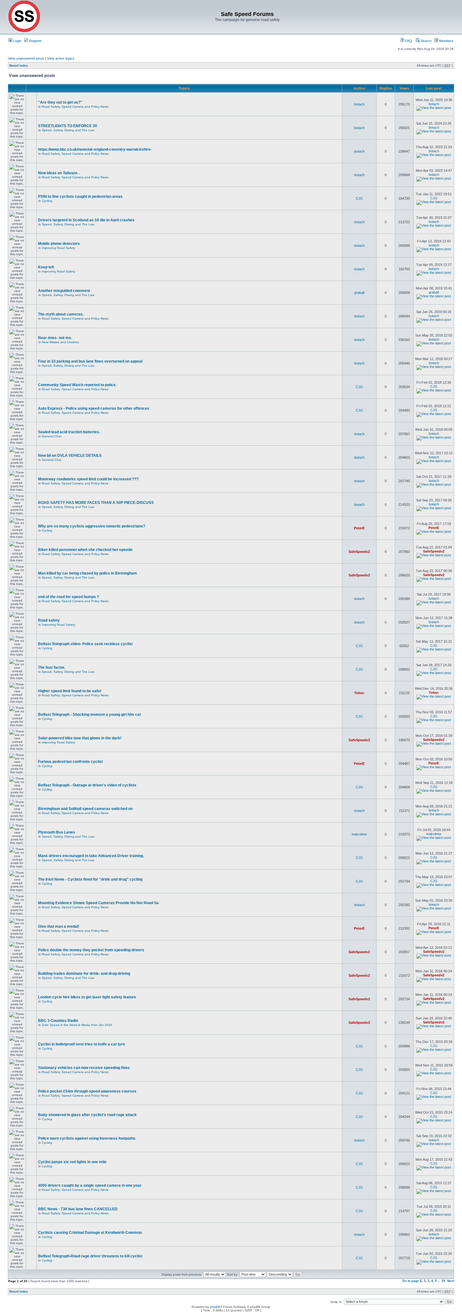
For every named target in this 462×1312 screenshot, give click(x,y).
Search (426, 41)
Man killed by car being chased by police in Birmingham (87, 573)
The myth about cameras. (61, 314)
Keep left (46, 267)
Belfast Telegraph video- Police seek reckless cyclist (85, 644)
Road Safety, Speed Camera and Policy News (75, 106)
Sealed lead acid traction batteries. (69, 432)
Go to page (410, 1280)
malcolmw (359, 834)
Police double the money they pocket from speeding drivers (91, 950)
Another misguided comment (64, 291)
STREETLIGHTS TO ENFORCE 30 (67, 126)
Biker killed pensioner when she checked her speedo (85, 550)
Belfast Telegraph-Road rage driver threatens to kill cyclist (90, 1256)
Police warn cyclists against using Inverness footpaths (86, 1138)
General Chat (51, 436)
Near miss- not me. (55, 338)
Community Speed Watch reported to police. (77, 385)
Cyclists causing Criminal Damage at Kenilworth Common (90, 1232)
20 (443, 1280)
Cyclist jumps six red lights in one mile (72, 1162)
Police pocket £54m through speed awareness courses (87, 1091)
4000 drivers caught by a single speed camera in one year (89, 1185)
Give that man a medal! (58, 926)
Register (35, 41)
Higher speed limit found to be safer (70, 691)
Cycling (47, 200)
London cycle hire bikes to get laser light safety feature (87, 997)
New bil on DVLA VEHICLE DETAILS (70, 455)
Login (16, 41)
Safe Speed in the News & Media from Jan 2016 (77, 1025)
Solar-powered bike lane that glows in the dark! (79, 738)
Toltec (359, 693)
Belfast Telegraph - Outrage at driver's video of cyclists (87, 785)
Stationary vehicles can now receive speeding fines (84, 1068)
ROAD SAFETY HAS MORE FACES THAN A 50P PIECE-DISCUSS (96, 502)
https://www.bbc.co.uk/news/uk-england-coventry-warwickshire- (95, 149)
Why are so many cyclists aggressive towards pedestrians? (91, 526)
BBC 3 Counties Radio (58, 1020)
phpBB (215, 1307)
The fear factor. (51, 667)
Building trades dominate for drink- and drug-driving (84, 973)
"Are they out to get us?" (60, 102)
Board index (18, 65)
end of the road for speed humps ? (68, 597)
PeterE (359, 528)
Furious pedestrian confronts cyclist (70, 761)
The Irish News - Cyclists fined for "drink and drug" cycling (90, 879)
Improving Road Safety (58, 248)
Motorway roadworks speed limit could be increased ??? (88, 479)
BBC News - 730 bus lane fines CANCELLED (78, 1209)
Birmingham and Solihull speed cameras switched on (85, 809)
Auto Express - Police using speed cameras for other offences (93, 408)
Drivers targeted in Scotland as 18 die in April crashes (86, 220)
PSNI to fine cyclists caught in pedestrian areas (80, 196)
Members (446, 41)
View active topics (60, 58)
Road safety (49, 620)
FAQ (408, 41)
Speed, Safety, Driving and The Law (68, 130)
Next (450, 1280)
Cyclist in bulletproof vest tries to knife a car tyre (81, 1044)
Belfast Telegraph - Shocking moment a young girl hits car (89, 714)
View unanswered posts (26, 58)
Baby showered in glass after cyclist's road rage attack (87, 1115)
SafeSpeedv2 (359, 551)
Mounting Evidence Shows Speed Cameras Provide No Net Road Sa (98, 903)
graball (359, 292)
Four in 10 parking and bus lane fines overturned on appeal (90, 361)
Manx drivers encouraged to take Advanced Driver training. (91, 856)
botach (359, 104)
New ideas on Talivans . (59, 173)
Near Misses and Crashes (60, 342)
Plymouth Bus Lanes (56, 832)
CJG (359, 198)
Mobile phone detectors (59, 243)
